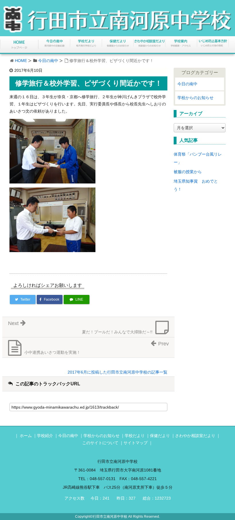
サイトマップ (136, 442)
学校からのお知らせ (195, 97)
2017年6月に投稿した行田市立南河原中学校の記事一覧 (117, 372)
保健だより (160, 435)
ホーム (26, 435)
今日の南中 (48, 60)
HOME (21, 60)
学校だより (135, 435)
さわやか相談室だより (195, 435)
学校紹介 (45, 435)
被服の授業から (188, 171)
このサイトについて (100, 442)
